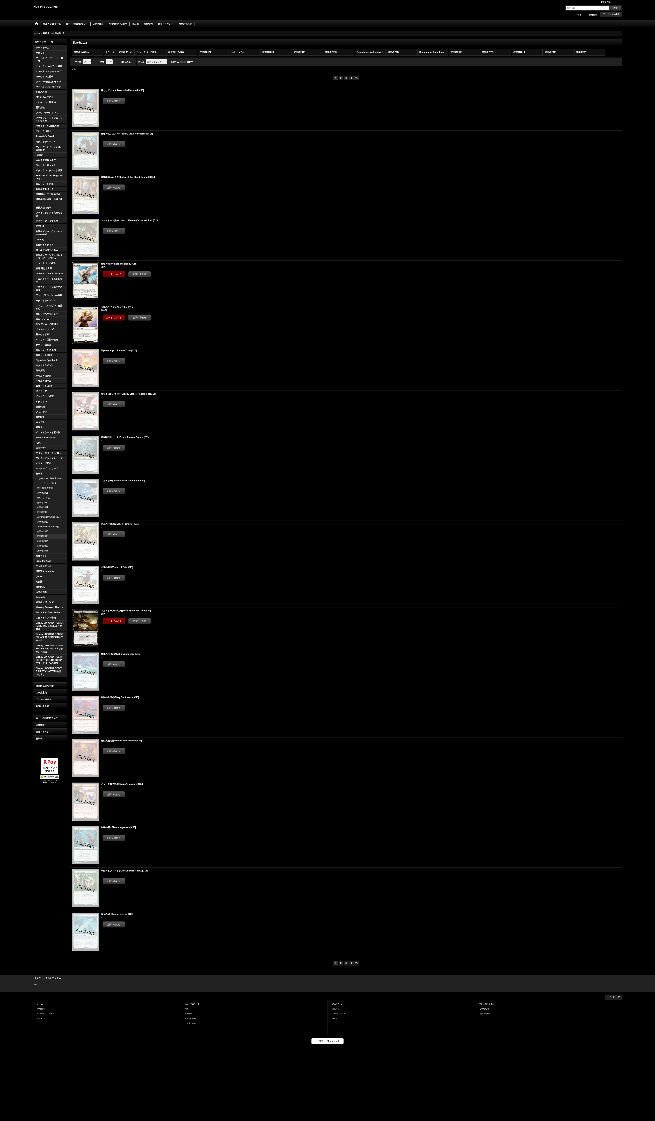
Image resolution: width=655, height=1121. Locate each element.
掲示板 (335, 1018)
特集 (186, 1009)
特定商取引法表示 (45, 685)
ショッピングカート (45, 1013)
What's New (337, 1004)
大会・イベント (43, 731)
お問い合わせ (42, 706)
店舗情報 (40, 725)
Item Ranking (190, 1023)
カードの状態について (47, 718)
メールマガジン (43, 699)
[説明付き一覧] (191, 62)
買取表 (39, 738)
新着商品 (188, 1013)
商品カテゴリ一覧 (192, 1004)
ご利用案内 (41, 692)
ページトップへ (615, 997)
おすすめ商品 (190, 1018)
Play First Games (45, 6)
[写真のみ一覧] (183, 62)
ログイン (579, 15)
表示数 (78, 61)
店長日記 (335, 1009)
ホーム (40, 1004)
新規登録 (593, 15)
